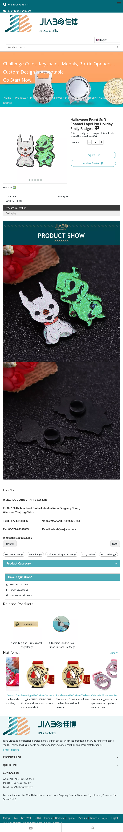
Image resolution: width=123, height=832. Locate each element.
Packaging (11, 213)
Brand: (60, 196)
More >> (114, 653)
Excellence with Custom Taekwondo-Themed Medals (68, 695)
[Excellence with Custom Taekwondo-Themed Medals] (67, 691)
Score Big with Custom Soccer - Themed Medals (33, 695)
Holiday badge (108, 554)
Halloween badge (14, 554)
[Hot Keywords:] (117, 47)
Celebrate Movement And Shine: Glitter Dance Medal (103, 695)
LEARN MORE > (11, 750)
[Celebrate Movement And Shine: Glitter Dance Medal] (102, 691)
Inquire (91, 155)
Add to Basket (91, 163)
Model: (8, 196)
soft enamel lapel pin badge (61, 554)
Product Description (16, 207)
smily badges (88, 554)
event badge (35, 554)
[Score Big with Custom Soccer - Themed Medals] (32, 691)
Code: (8, 200)
